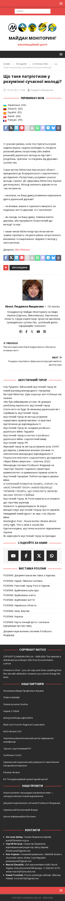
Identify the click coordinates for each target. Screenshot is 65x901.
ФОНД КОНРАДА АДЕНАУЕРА (18, 717)
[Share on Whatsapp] (37, 128)
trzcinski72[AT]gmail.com (27, 878)
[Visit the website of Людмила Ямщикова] (20, 331)
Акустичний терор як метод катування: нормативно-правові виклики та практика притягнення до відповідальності (27, 420)
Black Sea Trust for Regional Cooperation (24, 724)
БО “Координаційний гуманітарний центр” (25, 779)
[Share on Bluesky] (53, 128)
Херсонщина (19, 267)
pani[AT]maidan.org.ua (17, 840)
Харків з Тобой (11, 711)
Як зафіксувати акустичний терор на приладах (29, 535)
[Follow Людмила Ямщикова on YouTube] (37, 331)
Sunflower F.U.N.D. (12, 755)
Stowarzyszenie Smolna (15, 704)
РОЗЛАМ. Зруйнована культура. (21, 590)
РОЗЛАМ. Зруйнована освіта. (19, 595)
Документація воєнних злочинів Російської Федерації (27, 633)
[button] (60, 3)
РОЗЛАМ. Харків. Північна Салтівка (22, 580)
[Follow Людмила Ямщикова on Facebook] (25, 331)
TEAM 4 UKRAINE (11, 697)
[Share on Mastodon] (43, 128)
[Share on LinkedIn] (16, 128)
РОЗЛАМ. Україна (13, 616)
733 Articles (53, 306)
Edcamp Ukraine (11, 772)
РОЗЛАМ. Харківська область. (20, 605)
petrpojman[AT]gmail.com (19, 861)
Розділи (21, 63)
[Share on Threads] (58, 128)
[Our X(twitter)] (39, 555)
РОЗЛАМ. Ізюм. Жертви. (16, 611)
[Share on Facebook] (6, 128)
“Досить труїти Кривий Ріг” (17, 748)
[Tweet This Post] (11, 128)
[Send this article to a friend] (27, 128)
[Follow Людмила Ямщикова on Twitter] (31, 331)
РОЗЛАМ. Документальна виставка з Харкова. (29, 575)
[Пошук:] (32, 10)
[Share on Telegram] (48, 128)
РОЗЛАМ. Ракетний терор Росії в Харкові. (26, 585)
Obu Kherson (22, 249)
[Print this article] (32, 128)
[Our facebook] (26, 555)
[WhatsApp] (51, 555)
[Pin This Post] (21, 128)
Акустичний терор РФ (15, 442)
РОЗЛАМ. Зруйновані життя (19, 599)
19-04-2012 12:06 (15, 90)
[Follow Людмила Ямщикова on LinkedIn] (43, 331)
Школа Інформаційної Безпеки (19, 816)
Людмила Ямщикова (41, 90)
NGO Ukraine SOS (12, 731)
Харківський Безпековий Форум (20, 809)
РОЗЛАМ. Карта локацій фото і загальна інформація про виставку (26, 624)
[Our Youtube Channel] (13, 555)
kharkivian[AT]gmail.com (18, 850)
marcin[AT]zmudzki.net (23, 871)
